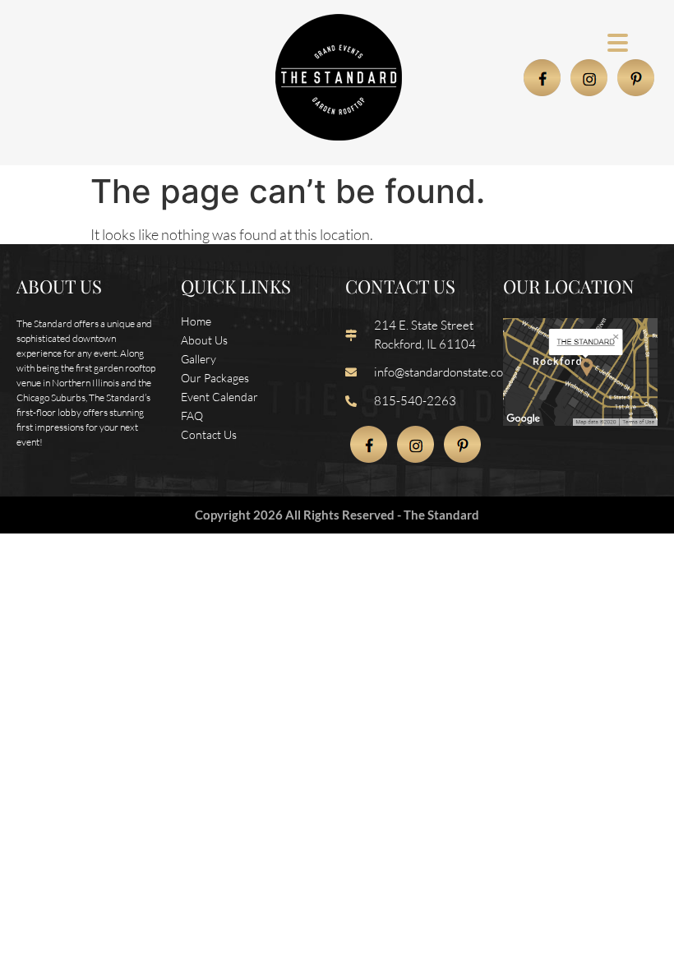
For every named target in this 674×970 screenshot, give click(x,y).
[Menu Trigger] (617, 41)
